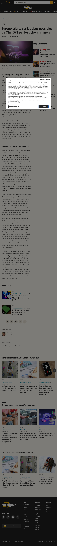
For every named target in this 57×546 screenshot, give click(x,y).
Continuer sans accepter (45, 79)
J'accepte (43, 106)
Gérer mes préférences (14, 106)
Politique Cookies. (15, 94)
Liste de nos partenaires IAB (14, 102)
